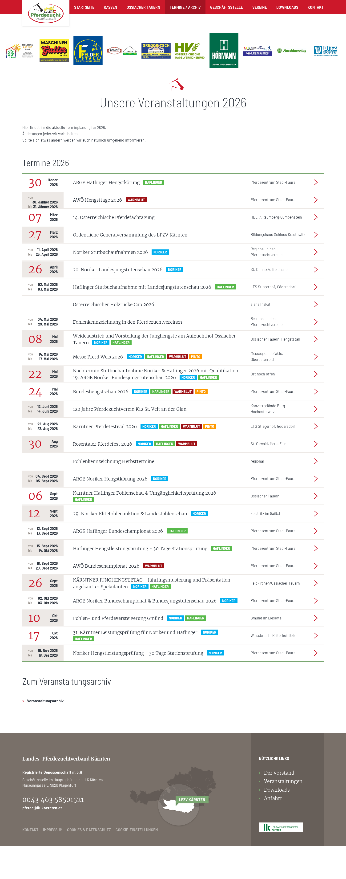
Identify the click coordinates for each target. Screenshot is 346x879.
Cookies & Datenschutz (89, 829)
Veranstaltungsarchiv (45, 700)
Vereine (259, 7)
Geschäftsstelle (226, 7)
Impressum (52, 829)
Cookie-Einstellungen (137, 829)
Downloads (287, 7)
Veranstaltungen (283, 781)
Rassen (110, 7)
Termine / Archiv (185, 7)
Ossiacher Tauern (143, 7)
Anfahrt (273, 798)
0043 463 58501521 (53, 799)
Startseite (84, 7)
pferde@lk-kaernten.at (42, 807)
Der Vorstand (279, 773)
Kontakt (316, 7)
